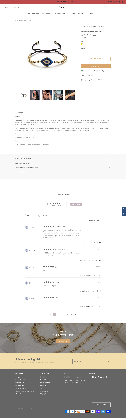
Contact (15, 7)
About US (7, 7)
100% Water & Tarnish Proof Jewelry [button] (26, 167)
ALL (73, 13)
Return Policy (44, 391)
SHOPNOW (63, 341)
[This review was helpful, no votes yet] (96, 243)
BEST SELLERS (47, 13)
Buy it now (95, 66)
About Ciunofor (20, 394)
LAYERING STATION (62, 13)
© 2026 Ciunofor (19, 408)
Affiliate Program (45, 382)
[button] (16, 95)
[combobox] (32, 215)
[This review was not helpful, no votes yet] (99, 243)
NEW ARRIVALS (33, 13)
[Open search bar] (114, 8)
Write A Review (76, 204)
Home (16, 20)
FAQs (41, 388)
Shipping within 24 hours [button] (23, 158)
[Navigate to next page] (75, 314)
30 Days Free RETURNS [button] (22, 163)
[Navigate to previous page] (50, 314)
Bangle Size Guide (20, 380)
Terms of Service (20, 388)
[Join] (108, 361)
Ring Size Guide (20, 382)
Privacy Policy (19, 385)
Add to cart (95, 59)
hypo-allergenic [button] (20, 172)
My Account (43, 385)
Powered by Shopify (28, 408)
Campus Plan (19, 377)
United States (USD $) (99, 405)
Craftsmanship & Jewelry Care (24, 391)
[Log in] (118, 7)
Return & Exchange (45, 380)
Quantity (83, 48)
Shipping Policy (44, 394)
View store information (87, 75)
